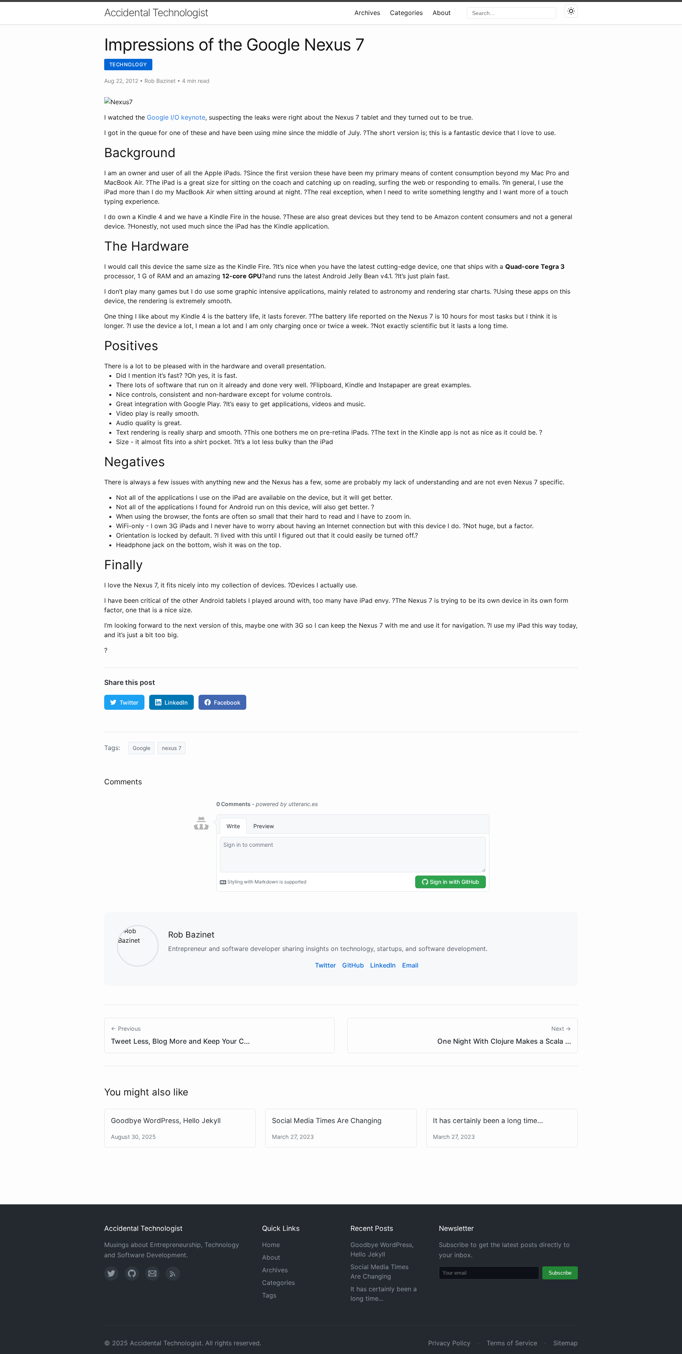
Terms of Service (512, 1343)
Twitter (129, 702)
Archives (367, 13)
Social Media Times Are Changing (327, 1120)
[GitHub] (132, 1273)
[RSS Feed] (173, 1273)
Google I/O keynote (176, 117)
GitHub (353, 965)
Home (271, 1245)
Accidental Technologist (156, 12)
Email (410, 965)
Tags (269, 1295)
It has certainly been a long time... (488, 1120)
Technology (128, 65)
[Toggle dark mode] (571, 11)
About (442, 13)
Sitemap (565, 1343)
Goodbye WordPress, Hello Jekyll (166, 1120)
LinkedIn (176, 702)
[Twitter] (111, 1273)
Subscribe (560, 1273)
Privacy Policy (449, 1343)
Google (141, 748)
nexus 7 (172, 748)
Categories (406, 13)
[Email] (152, 1273)
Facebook (227, 702)
